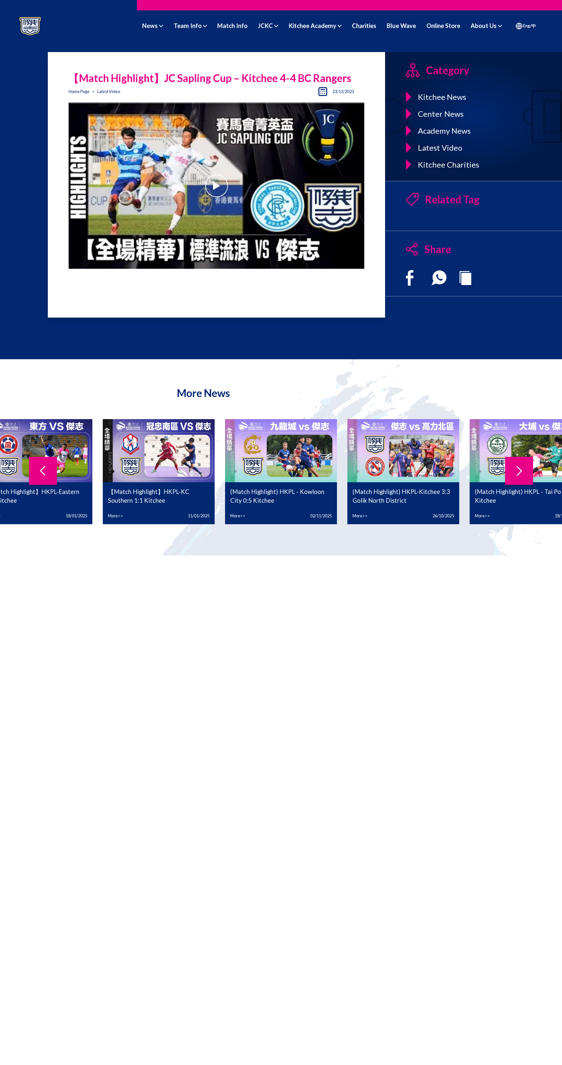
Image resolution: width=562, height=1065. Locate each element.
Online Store (443, 25)
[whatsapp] (439, 277)
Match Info (232, 25)
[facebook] (409, 278)
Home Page (79, 91)
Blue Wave (401, 25)
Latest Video (108, 91)
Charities (364, 25)
